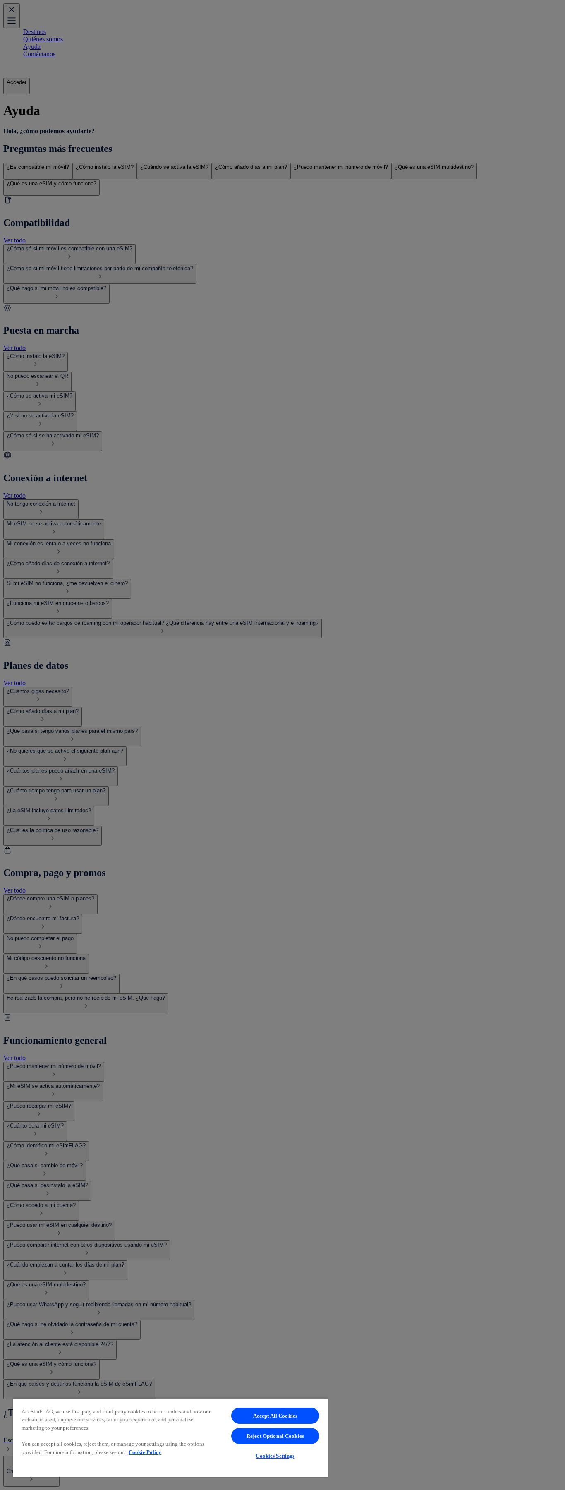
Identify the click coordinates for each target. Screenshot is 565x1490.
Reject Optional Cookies (275, 1436)
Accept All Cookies (275, 1416)
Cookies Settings (275, 1456)
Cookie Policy (145, 1452)
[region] (170, 1437)
